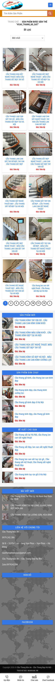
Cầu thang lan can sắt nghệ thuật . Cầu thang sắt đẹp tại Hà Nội (41, 288)
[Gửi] (50, 13)
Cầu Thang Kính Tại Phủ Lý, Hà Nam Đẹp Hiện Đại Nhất (31, 497)
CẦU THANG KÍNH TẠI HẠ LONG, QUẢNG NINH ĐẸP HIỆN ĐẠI (31, 507)
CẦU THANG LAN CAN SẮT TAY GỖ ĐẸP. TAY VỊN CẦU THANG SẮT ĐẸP (14, 161)
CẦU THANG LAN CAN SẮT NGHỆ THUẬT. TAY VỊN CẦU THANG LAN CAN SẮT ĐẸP (40, 120)
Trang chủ (13, 21)
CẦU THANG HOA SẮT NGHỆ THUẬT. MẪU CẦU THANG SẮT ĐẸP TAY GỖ (14, 77)
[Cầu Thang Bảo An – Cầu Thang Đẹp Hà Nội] (19, 5)
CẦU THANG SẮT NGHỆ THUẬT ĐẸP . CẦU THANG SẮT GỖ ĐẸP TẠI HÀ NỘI (14, 203)
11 (38, 303)
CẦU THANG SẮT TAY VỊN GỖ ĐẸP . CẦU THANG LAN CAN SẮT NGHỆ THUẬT (40, 205)
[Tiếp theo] (49, 303)
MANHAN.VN (33, 670)
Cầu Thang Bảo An (10, 531)
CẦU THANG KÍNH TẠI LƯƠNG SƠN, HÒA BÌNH (31, 514)
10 (33, 303)
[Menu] (50, 5)
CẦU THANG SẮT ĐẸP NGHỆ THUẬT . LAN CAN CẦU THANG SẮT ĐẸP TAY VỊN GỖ (41, 163)
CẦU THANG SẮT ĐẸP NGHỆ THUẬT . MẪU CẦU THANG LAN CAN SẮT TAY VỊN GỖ (14, 247)
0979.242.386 (8, 537)
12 (44, 303)
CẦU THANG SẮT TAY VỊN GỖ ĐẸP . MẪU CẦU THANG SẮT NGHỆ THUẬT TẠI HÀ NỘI (40, 247)
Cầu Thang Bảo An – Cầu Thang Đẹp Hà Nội (22, 558)
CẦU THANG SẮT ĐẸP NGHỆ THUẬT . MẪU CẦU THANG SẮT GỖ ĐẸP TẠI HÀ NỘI (40, 78)
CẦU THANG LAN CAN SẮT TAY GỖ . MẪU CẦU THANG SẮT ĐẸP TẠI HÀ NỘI (14, 120)
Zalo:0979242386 (10, 564)
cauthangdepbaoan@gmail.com (16, 553)
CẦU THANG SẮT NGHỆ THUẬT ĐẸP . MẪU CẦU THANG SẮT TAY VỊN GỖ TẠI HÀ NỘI (14, 289)
